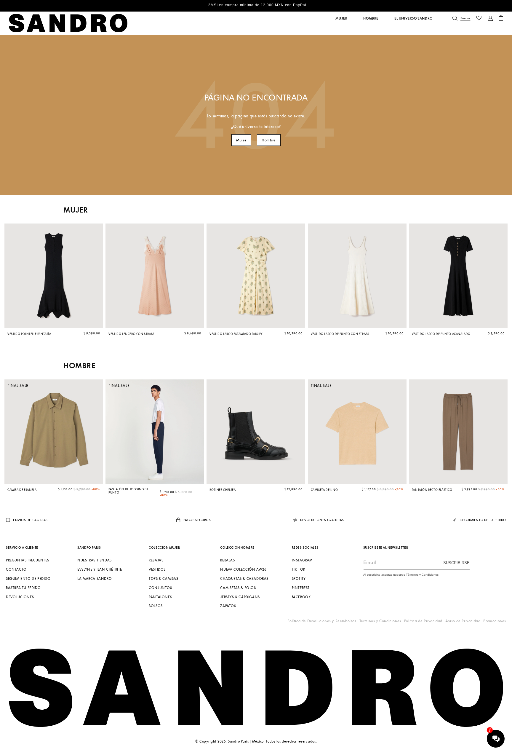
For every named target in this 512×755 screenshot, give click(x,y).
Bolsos (156, 606)
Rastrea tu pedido (23, 588)
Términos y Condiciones (380, 621)
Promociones (494, 621)
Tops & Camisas (163, 578)
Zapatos (228, 606)
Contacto (16, 569)
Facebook (301, 597)
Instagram (302, 560)
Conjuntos (160, 588)
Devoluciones (20, 597)
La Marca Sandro (94, 578)
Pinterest (301, 588)
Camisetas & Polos (238, 588)
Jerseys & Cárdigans (240, 597)
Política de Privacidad (423, 621)
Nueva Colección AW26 (243, 569)
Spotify (299, 578)
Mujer (241, 140)
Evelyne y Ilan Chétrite (99, 569)
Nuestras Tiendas (94, 560)
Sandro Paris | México (246, 741)
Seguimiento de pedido (28, 578)
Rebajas (156, 560)
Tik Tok (298, 569)
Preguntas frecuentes (27, 560)
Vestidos (157, 569)
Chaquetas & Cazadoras (244, 578)
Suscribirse (456, 563)
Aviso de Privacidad (462, 621)
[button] (341, 18)
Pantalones (160, 597)
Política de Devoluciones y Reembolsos (321, 621)
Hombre (269, 140)
